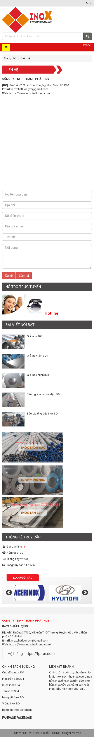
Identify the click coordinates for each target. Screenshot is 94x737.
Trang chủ (10, 58)
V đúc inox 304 (11, 703)
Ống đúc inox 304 (13, 672)
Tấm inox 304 (10, 691)
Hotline (86, 45)
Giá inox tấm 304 (37, 355)
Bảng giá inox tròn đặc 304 (43, 394)
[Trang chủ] (27, 20)
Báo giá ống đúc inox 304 (43, 413)
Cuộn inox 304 (11, 685)
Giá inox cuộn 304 (38, 375)
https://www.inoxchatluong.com (29, 93)
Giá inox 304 (34, 336)
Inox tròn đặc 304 (13, 678)
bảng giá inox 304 (13, 697)
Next (85, 592)
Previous (9, 592)
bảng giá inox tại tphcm (17, 709)
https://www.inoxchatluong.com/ (30, 644)
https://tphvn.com (39, 653)
